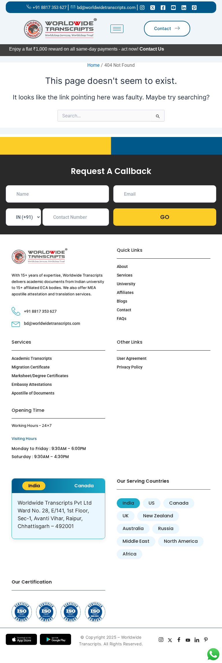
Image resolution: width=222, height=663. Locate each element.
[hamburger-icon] (116, 29)
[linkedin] (197, 640)
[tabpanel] (58, 516)
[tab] (33, 485)
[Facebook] (163, 7)
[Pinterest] (194, 7)
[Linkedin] (184, 7)
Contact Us (138, 49)
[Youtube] (173, 7)
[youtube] (188, 640)
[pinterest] (206, 640)
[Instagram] (142, 7)
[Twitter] (152, 7)
